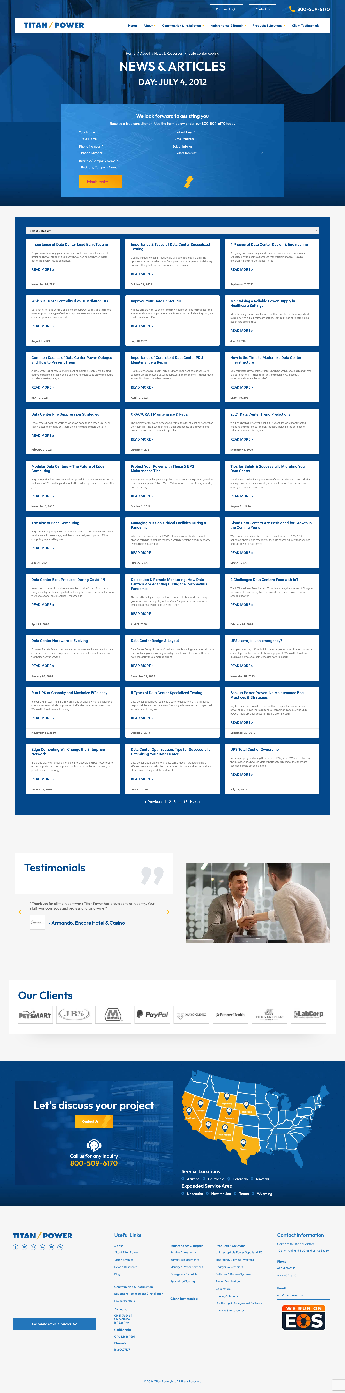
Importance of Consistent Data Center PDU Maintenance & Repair (167, 359)
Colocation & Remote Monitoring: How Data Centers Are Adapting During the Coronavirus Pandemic (169, 584)
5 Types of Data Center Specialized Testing (166, 693)
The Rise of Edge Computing (55, 523)
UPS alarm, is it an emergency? (256, 641)
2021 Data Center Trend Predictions (260, 414)
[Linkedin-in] (42, 1247)
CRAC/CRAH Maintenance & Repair (160, 414)
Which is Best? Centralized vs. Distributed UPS (70, 301)
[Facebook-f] (15, 1247)
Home (132, 25)
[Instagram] (33, 1247)
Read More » (42, 269)
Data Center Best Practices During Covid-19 (68, 580)
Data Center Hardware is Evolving (59, 641)
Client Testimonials (305, 25)
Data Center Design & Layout (155, 641)
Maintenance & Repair (226, 25)
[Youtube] (51, 1247)
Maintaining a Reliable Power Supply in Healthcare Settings (262, 303)
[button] (19, 912)
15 (185, 801)
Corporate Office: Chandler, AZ (54, 1324)
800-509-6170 (94, 1163)
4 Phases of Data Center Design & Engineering (269, 244)
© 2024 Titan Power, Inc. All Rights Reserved (172, 1381)
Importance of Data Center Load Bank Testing (69, 244)
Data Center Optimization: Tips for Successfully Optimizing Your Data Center (170, 751)
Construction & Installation (181, 25)
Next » (195, 801)
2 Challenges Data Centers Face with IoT (264, 580)
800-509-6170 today (218, 123)
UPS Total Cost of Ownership (254, 749)
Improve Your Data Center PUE (156, 301)
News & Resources (168, 53)
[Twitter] (24, 1247)
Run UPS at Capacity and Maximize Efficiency (69, 693)
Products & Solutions (267, 25)
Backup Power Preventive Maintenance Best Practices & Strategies (267, 695)
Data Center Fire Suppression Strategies (65, 414)
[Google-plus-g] (60, 1247)
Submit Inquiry (97, 181)
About (148, 25)
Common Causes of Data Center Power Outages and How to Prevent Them (71, 359)
